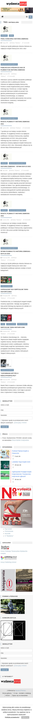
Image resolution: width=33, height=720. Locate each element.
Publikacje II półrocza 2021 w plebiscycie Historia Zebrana (13, 69)
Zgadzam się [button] (25, 717)
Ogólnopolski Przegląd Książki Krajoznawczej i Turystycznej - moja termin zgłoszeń (21, 474)
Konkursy (4, 35)
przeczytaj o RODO (20, 422)
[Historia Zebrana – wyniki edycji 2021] (16, 156)
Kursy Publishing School (8, 562)
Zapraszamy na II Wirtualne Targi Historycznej (14, 290)
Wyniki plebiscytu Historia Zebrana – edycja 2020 (16, 252)
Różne (11, 35)
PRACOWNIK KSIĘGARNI (20, 440)
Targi (2, 324)
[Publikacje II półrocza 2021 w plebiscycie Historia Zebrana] (16, 58)
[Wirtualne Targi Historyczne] (16, 317)
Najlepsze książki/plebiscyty (9, 64)
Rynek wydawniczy (6, 286)
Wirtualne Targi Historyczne (13, 327)
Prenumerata (9, 531)
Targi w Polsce (11, 324)
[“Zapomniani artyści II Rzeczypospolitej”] (16, 363)
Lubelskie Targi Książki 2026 (21, 462)
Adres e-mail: (5, 405)
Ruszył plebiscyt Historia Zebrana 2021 (15, 123)
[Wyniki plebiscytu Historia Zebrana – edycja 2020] (16, 241)
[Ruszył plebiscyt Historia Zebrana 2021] (16, 112)
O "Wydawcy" (9, 536)
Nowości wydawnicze (7, 370)
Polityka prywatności (12, 717)
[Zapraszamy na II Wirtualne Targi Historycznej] (16, 279)
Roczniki (8, 533)
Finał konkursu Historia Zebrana (14, 39)
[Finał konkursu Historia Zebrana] (16, 29)
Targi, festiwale (22, 324)
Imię (2, 410)
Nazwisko (4, 415)
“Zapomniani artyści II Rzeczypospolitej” (9, 374)
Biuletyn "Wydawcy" (16, 42)
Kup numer (8, 529)
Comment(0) (26, 42)
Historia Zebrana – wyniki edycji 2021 (16, 166)
